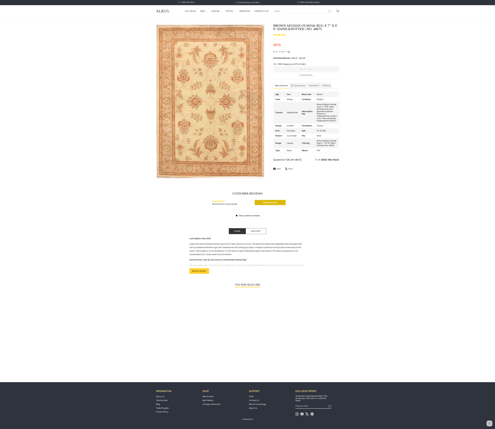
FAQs (251, 396)
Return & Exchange (257, 404)
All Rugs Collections (212, 404)
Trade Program (162, 408)
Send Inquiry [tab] (300, 85)
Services (244, 11)
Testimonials (162, 400)
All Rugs (190, 11)
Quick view (178, 355)
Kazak (199, 247)
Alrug (162, 11)
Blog (158, 404)
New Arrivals (208, 396)
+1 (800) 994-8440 (328, 159)
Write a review (270, 202)
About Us (160, 396)
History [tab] (256, 231)
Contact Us (261, 11)
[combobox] (302, 11)
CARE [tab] (237, 231)
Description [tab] (314, 85)
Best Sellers (208, 400)
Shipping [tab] (326, 85)
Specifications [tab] (281, 85)
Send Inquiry (307, 75)
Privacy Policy (162, 411)
